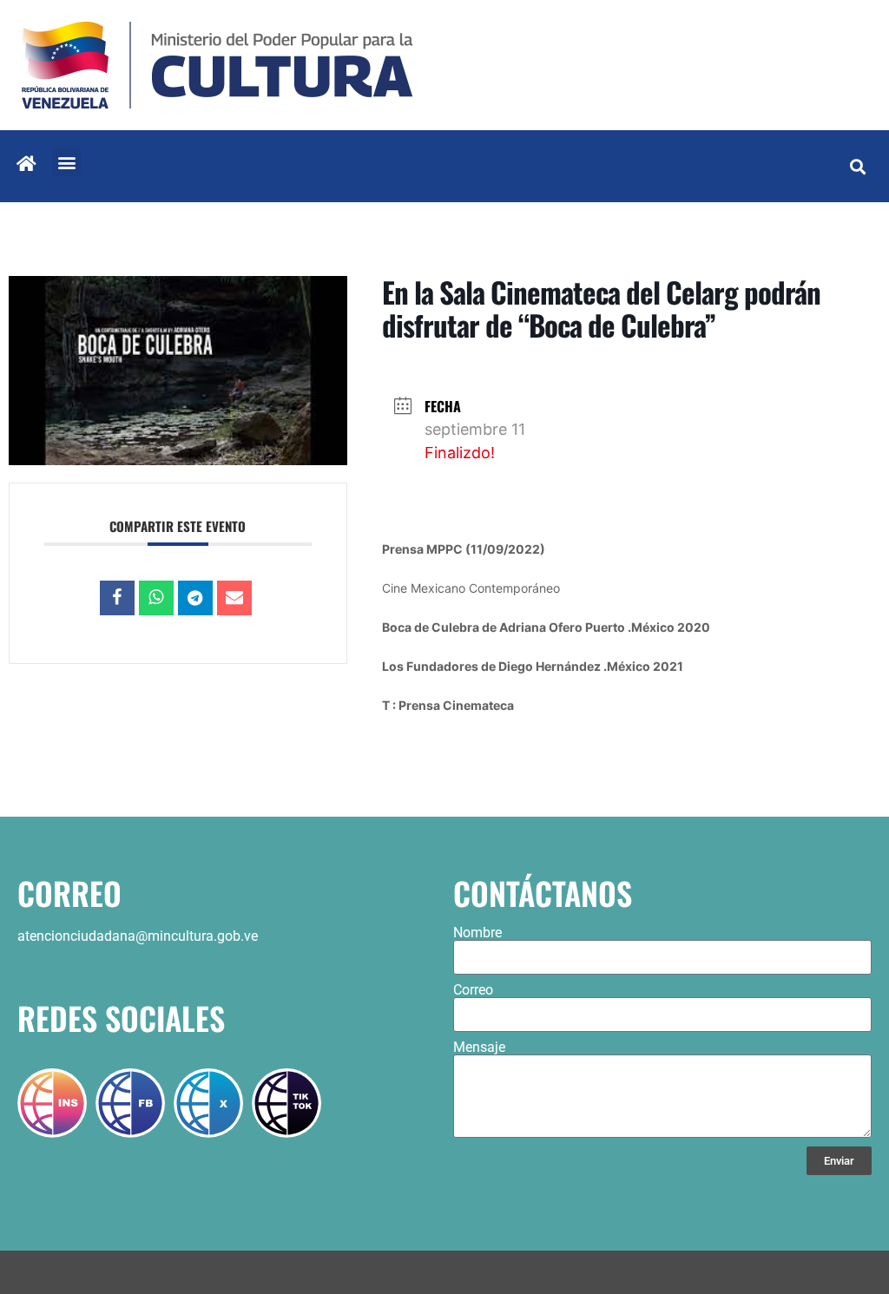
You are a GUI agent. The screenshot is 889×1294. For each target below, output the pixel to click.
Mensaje (479, 1047)
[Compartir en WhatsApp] (156, 598)
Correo (473, 990)
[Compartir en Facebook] (117, 598)
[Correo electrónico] (234, 598)
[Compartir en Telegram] (195, 598)
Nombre (477, 933)
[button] (66, 162)
